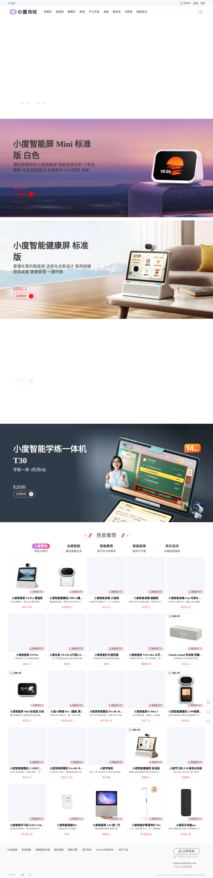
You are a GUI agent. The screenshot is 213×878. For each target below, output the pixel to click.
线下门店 (123, 850)
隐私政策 (58, 850)
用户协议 (87, 850)
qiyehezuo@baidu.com (184, 863)
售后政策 (26, 850)
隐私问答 (72, 850)
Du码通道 (12, 850)
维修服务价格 (43, 850)
